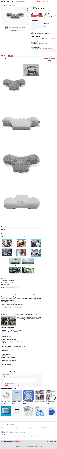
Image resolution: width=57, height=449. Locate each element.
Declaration (36, 446)
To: (4, 376)
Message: (4, 378)
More (1, 439)
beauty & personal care (17, 428)
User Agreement (32, 446)
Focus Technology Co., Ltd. (23, 446)
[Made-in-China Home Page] (5, 1)
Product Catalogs (12, 424)
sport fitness (30, 427)
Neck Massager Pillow (4, 437)
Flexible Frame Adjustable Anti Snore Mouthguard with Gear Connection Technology (5, 402)
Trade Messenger (13, 441)
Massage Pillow (13, 5)
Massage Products (8, 341)
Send (6, 385)
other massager (16, 427)
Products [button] (13, 1)
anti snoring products (45, 427)
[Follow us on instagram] (52, 441)
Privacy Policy (40, 446)
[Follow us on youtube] (53, 441)
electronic (29, 428)
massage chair (2, 427)
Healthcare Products (19, 341)
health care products (3, 428)
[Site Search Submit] (38, 1)
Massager (9, 5)
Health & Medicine (5, 5)
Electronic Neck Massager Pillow (12, 437)
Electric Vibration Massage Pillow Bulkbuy (23, 437)
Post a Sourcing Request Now (22, 385)
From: (4, 374)
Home (1, 5)
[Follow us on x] (51, 441)
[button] (36, 1)
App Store (2, 441)
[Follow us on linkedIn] (55, 441)
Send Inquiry (37, 16)
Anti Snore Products (13, 341)
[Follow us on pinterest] (54, 441)
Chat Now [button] (50, 16)
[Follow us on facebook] (50, 441)
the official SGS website (19, 314)
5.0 (47, 56)
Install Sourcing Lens (20, 441)
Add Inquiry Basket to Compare (15, 30)
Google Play (7, 441)
